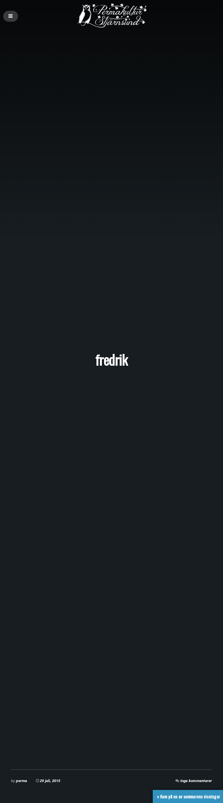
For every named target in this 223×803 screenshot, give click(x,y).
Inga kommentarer (196, 781)
